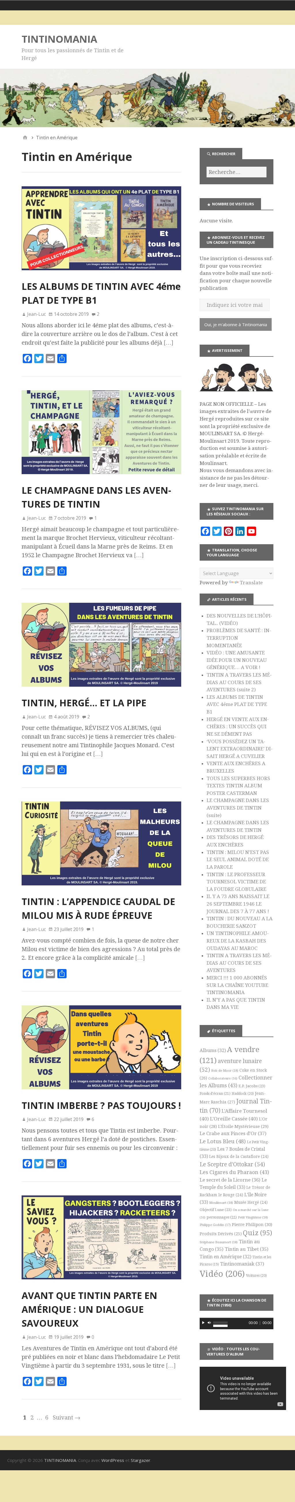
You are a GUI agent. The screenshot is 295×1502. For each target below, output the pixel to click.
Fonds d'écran (215, 1093)
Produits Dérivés (221, 1233)
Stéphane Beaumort (219, 1242)
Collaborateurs (222, 1078)
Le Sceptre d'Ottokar (232, 1164)
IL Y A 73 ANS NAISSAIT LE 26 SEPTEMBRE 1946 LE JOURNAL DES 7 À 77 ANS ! (238, 903)
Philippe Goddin (215, 1225)
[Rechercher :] (236, 172)
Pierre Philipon (252, 1224)
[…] (168, 342)
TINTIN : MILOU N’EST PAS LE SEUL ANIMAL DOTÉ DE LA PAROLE (238, 859)
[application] (236, 1323)
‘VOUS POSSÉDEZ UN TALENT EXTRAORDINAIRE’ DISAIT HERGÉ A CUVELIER (240, 749)
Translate (251, 582)
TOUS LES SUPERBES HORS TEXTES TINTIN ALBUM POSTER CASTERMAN (238, 786)
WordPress (112, 1460)
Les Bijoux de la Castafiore (238, 1156)
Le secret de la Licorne (230, 1180)
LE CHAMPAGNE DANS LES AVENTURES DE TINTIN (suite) (238, 807)
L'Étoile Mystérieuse (243, 1126)
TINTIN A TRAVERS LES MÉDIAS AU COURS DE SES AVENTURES (239, 963)
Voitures (256, 1276)
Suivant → (66, 1417)
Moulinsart (221, 1203)
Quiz (257, 1233)
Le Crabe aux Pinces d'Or (233, 1133)
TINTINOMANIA (59, 39)
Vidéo (222, 1274)
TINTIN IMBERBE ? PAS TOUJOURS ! (101, 1105)
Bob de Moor (224, 1071)
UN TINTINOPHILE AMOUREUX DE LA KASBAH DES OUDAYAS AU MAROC (238, 940)
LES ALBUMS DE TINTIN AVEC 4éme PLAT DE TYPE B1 (237, 704)
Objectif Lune (216, 1210)
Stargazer (140, 1460)
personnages (222, 1217)
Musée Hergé (251, 1202)
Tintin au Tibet (246, 1249)
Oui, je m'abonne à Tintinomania (235, 324)
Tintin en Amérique (225, 1256)
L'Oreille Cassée (234, 1119)
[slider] (220, 1322)
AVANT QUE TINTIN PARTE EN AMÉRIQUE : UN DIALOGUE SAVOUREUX (89, 1309)
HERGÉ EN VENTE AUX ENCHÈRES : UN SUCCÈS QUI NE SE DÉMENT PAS (238, 726)
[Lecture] (203, 1322)
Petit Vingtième (253, 1217)
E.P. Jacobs (252, 1086)
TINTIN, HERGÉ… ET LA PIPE (84, 702)
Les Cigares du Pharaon (234, 1172)
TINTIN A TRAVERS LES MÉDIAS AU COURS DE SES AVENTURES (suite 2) (239, 682)
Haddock (243, 1094)
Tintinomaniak (242, 1264)
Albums (213, 1050)
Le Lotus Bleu (223, 1141)
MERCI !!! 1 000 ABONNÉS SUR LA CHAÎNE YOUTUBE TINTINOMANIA (237, 985)
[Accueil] (25, 137)
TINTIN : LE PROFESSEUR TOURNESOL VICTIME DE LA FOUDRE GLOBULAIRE (236, 882)
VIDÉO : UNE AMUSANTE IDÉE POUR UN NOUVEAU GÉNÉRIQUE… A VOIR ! (237, 660)
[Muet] (209, 1322)
